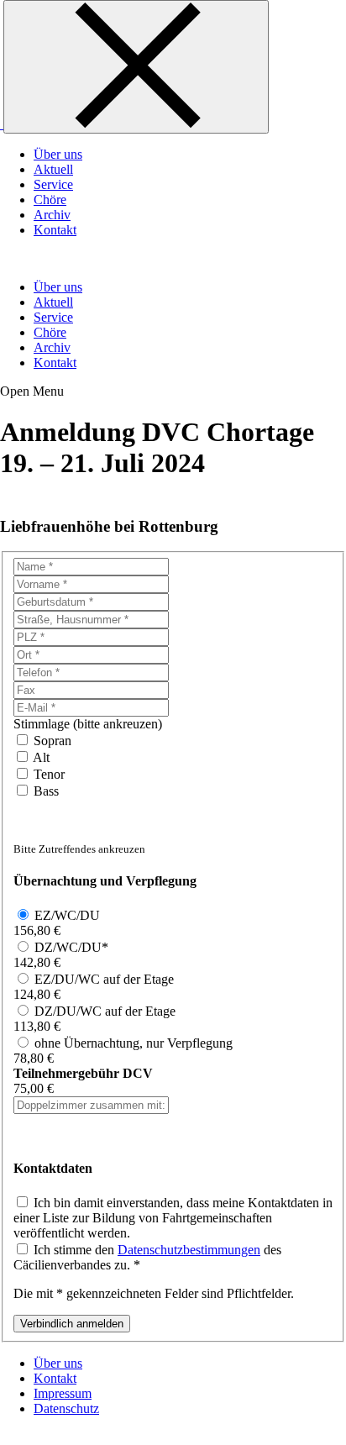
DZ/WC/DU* (71, 947)
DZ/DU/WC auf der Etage (105, 1011)
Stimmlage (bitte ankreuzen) (87, 724)
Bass (46, 791)
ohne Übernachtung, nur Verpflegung (133, 1043)
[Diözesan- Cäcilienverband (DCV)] (1, 124)
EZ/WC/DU (67, 915)
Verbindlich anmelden (71, 1323)
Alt (41, 757)
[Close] (136, 67)
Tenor (49, 774)
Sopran (52, 740)
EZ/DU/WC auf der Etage (104, 979)
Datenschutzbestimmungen (189, 1250)
